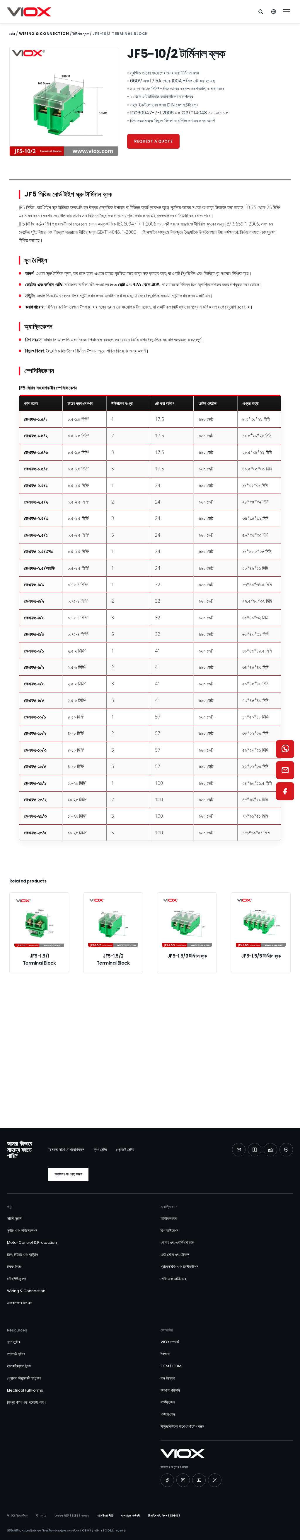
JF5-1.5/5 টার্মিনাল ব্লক (260, 956)
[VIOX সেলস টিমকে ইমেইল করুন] (285, 770)
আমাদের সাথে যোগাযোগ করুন (66, 1149)
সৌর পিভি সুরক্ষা (16, 1279)
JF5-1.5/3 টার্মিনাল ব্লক (187, 956)
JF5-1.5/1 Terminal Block (39, 959)
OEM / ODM (171, 1366)
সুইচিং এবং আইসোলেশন (22, 1230)
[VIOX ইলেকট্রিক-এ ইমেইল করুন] (239, 1149)
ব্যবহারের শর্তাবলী (130, 1515)
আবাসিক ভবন (169, 1218)
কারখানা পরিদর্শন (170, 1390)
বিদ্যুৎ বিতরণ (14, 1266)
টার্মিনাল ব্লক (81, 33)
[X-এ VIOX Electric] (214, 1480)
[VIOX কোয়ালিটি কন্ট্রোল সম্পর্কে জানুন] (286, 1149)
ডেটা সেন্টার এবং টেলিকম (175, 1254)
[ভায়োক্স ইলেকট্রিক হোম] (29, 11)
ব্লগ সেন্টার (100, 1149)
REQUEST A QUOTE (153, 141)
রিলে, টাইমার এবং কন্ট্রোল (22, 1254)
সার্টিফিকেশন (168, 1402)
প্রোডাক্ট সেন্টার (125, 1149)
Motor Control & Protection (32, 1242)
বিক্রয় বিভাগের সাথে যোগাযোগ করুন (182, 1426)
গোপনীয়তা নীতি (105, 1515)
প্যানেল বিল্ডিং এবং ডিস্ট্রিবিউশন (179, 1266)
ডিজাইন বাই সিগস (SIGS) (164, 1515)
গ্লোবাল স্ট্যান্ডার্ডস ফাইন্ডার (24, 1378)
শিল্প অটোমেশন (169, 1230)
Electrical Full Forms (25, 1390)
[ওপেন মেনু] (286, 11)
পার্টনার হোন (168, 1414)
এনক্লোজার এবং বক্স (19, 1303)
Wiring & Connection (44, 33)
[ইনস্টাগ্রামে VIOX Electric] (183, 1480)
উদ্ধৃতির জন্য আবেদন (117, 1074)
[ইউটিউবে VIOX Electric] (199, 1480)
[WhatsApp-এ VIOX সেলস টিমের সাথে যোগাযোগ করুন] (285, 749)
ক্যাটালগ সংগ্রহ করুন (68, 1174)
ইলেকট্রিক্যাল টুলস (19, 1366)
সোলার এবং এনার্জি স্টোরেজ (177, 1242)
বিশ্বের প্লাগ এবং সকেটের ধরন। (26, 1402)
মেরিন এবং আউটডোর (173, 1279)
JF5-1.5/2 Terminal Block (113, 959)
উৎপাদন (165, 1354)
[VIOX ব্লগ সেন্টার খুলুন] (254, 1149)
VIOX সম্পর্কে (170, 1342)
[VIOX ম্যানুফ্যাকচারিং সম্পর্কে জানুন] (270, 1149)
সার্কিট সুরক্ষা (14, 1218)
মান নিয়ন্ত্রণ (168, 1378)
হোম (12, 33)
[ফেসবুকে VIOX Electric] (167, 1480)
